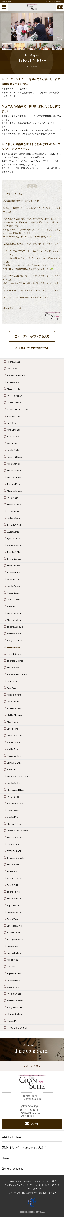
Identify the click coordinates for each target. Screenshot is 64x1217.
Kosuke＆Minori (14, 505)
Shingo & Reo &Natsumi (18, 831)
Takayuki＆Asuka (14, 525)
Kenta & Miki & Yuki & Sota (19, 776)
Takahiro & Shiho (14, 416)
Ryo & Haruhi (13, 702)
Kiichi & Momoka (14, 715)
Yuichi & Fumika (14, 987)
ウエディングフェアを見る (33, 336)
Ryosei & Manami (15, 396)
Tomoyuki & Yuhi (14, 382)
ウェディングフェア (41, 1181)
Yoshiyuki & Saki (14, 634)
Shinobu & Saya (14, 824)
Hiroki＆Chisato (14, 600)
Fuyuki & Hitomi (14, 973)
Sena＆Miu (12, 443)
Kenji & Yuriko (13, 865)
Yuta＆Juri (11, 606)
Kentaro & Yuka (14, 837)
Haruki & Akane (14, 403)
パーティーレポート (35, 1185)
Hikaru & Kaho (13, 362)
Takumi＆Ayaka (14, 559)
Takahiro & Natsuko (15, 803)
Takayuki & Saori (14, 1007)
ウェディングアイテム (14, 1185)
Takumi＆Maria (13, 484)
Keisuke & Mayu (14, 695)
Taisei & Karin (13, 437)
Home (11, 1181)
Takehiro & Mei (13, 892)
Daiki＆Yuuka (13, 919)
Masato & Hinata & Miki (17, 674)
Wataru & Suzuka (14, 736)
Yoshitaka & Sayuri (15, 1001)
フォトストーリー (23, 1181)
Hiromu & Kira (13, 871)
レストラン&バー (53, 1185)
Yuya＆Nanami (13, 905)
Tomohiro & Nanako (16, 858)
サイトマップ (14, 1193)
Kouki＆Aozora (13, 586)
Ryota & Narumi (14, 654)
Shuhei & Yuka (13, 668)
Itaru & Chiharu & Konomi (18, 409)
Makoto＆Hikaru (14, 545)
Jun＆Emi (11, 967)
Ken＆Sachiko (13, 464)
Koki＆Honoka (13, 566)
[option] (32, 27)
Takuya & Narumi (14, 640)
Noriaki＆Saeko (14, 518)
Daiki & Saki (12, 885)
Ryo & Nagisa (13, 797)
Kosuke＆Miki (13, 450)
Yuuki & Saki (12, 770)
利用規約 (43, 1193)
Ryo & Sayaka (13, 810)
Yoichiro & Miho (14, 742)
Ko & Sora (11, 423)
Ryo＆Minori (12, 498)
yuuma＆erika (13, 532)
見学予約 (34, 1123)
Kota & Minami (13, 430)
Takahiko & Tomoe (15, 661)
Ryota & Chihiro (14, 994)
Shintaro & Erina (14, 763)
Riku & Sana (12, 369)
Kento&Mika (12, 960)
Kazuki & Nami (13, 980)
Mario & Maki (13, 1021)
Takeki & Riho (13, 647)
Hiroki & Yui (12, 681)
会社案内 (53, 1193)
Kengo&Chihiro (14, 953)
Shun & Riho (12, 729)
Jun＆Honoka (13, 511)
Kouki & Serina (13, 783)
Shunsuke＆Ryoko (15, 926)
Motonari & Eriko (14, 756)
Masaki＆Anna (13, 593)
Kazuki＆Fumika (14, 572)
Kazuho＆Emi (13, 579)
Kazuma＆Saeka (14, 457)
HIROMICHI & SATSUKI (17, 1028)
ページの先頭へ (33, 1066)
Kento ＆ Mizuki (14, 477)
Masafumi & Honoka (16, 375)
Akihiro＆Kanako (14, 491)
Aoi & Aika (11, 688)
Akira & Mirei (12, 722)
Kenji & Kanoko (14, 899)
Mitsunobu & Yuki (14, 878)
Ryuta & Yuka (13, 844)
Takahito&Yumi (13, 933)
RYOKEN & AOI (14, 851)
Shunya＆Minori (14, 620)
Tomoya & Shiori (14, 708)
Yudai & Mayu (13, 817)
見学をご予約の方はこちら (34, 348)
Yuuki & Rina (12, 749)
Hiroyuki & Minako (15, 1014)
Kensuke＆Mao (14, 613)
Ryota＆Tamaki (14, 538)
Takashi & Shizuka (15, 627)
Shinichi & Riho (14, 471)
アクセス (28, 1188)
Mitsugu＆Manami (15, 939)
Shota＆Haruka (14, 912)
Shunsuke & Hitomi (15, 790)
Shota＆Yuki (12, 946)
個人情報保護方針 (30, 1193)
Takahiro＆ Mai (13, 552)
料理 (54, 1181)
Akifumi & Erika (13, 389)
